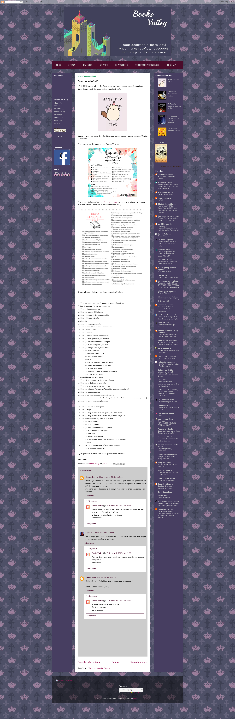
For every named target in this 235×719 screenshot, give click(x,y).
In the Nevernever (165, 174)
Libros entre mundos (167, 291)
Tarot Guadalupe (165, 492)
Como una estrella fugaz (166, 480)
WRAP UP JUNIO (164, 272)
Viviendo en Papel (165, 250)
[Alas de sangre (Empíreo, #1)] (161, 162)
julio (55, 123)
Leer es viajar (163, 275)
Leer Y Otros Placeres (167, 356)
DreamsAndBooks (165, 437)
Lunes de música (164, 498)
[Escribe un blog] (116, 464)
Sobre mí (104, 65)
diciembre (57, 109)
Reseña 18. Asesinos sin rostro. (172, 94)
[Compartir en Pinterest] (123, 464)
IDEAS (160, 200)
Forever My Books (165, 429)
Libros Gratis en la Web (166, 358)
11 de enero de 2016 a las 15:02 (104, 577)
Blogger (136, 698)
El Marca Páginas (165, 470)
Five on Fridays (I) (164, 293)
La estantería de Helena (168, 281)
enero (56, 106)
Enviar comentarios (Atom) (99, 668)
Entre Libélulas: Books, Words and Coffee (168, 391)
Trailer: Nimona (163, 236)
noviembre (58, 112)
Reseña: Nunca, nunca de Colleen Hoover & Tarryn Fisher (167, 244)
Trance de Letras (165, 182)
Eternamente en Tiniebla (168, 297)
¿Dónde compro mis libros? (147, 65)
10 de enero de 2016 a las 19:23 (118, 506)
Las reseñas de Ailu (166, 413)
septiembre (58, 117)
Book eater (162, 380)
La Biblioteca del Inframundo (165, 225)
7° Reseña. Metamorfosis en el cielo (174, 106)
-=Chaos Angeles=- (166, 240)
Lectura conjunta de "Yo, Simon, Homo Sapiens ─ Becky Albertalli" (167, 254)
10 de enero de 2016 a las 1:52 (111, 477)
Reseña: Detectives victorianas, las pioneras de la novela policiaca (168, 384)
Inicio (58, 65)
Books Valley (97, 506)
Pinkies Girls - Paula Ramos (168, 277)
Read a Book (163, 323)
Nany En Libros (164, 462)
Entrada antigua (138, 662)
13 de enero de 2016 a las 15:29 (118, 601)
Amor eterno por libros (167, 340)
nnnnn (160, 415)
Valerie (88, 577)
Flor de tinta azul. (165, 260)
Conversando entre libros (168, 216)
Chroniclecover (91, 477)
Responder (89, 495)
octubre (57, 115)
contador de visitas (61, 172)
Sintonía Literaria (110, 202)
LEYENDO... (160, 142)
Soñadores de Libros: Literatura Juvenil (167, 371)
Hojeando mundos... (166, 362)
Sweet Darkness (164, 234)
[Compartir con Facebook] (121, 464)
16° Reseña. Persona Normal (174, 130)
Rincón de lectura (165, 305)
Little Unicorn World (166, 478)
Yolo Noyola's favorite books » (170, 166)
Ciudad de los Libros (167, 204)
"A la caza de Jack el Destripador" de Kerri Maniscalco (165, 309)
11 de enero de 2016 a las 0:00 (102, 533)
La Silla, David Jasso (165, 194)
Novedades (87, 65)
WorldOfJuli (163, 496)
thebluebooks (164, 405)
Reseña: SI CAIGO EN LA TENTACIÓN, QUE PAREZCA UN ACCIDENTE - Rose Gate (168, 285)
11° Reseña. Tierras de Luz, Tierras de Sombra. (173, 119)
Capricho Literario (165, 484)
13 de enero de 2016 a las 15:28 (118, 553)
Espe (87, 533)
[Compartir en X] (119, 464)
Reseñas (71, 65)
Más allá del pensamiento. (169, 501)
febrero (56, 103)
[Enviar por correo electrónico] (114, 464)
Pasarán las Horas (165, 192)
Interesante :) (121, 65)
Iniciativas (171, 65)
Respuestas (92, 501)
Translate (137, 693)
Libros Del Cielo (164, 198)
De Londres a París (166, 400)
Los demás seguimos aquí (167, 402)
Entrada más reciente (89, 662)
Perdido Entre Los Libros (168, 315)
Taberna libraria (164, 348)
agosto (56, 120)
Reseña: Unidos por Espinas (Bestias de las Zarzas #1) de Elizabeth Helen (168, 187)
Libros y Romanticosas (167, 455)
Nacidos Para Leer (165, 509)
